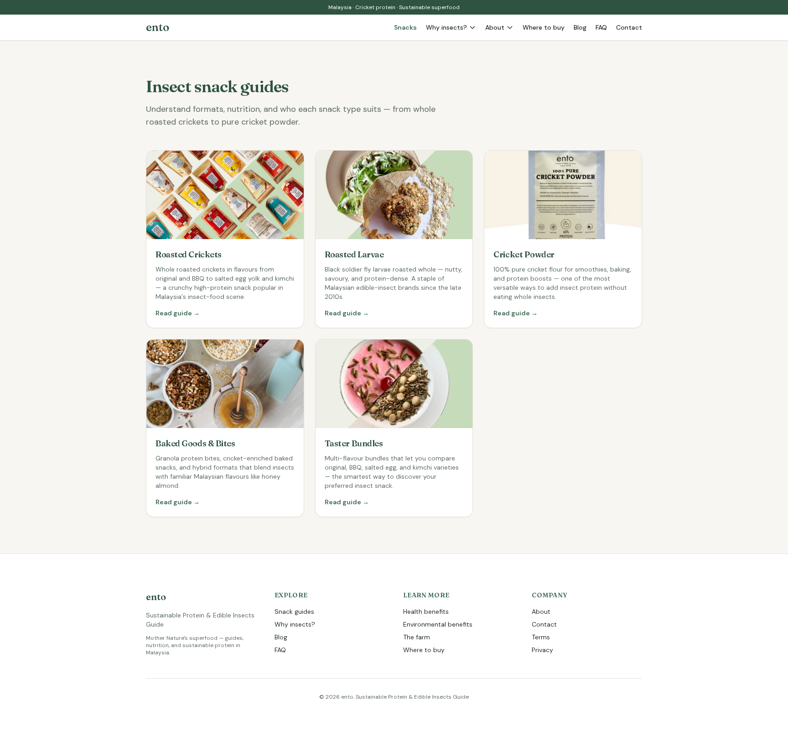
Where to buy (544, 27)
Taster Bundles (354, 443)
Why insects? (446, 27)
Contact (629, 27)
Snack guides (294, 611)
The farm (416, 637)
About (494, 27)
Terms (541, 637)
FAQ (601, 27)
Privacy (542, 650)
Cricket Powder (524, 254)
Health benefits (426, 611)
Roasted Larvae (354, 254)
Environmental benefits (437, 624)
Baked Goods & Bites (195, 443)
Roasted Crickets (189, 254)
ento (157, 27)
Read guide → (178, 313)
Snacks (405, 27)
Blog (580, 27)
